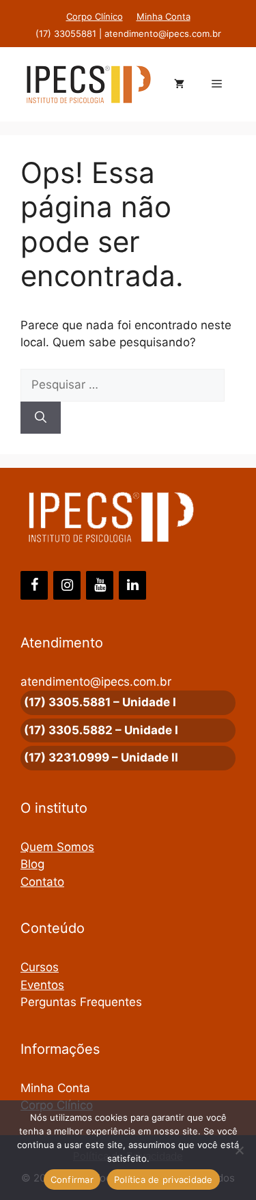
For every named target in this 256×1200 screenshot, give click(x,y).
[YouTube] (99, 585)
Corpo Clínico (94, 16)
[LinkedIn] (132, 585)
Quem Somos (57, 847)
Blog (32, 864)
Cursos (39, 967)
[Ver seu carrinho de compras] (179, 84)
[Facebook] (34, 585)
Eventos (42, 985)
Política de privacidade (163, 1179)
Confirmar (72, 1179)
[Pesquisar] (40, 418)
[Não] (239, 1150)
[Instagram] (67, 585)
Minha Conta (163, 16)
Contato (42, 882)
